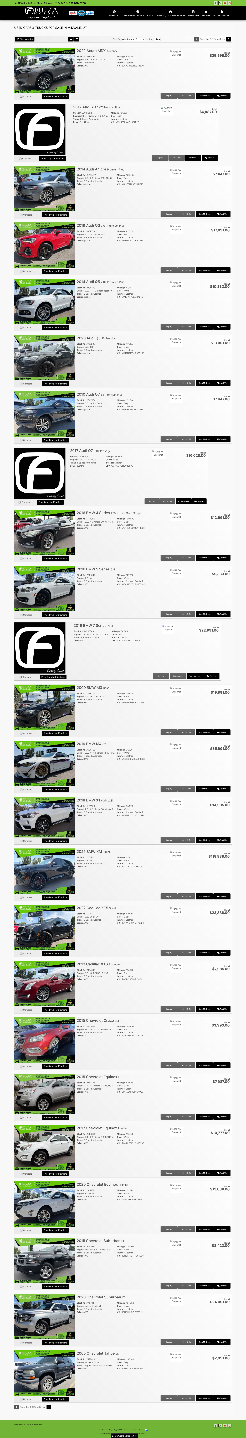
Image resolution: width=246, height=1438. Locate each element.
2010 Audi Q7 (99, 394)
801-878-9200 (77, 3)
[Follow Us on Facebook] (215, 3)
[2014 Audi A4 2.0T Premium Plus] (44, 188)
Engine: (80, 59)
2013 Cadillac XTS (98, 964)
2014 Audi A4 (100, 169)
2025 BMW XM (93, 851)
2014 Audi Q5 (100, 282)
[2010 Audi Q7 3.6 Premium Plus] (44, 414)
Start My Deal (204, 96)
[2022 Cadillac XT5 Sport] (44, 927)
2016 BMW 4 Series (109, 513)
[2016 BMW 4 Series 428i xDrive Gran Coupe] (44, 532)
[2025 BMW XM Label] (44, 871)
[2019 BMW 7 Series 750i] (39, 648)
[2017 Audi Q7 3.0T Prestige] (39, 473)
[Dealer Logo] (41, 13)
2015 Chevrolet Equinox (99, 1077)
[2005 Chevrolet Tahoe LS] (44, 1373)
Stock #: (81, 56)
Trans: (80, 62)
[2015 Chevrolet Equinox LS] (44, 1093)
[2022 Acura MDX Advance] (44, 70)
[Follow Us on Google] (230, 3)
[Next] (228, 39)
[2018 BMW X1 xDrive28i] (44, 817)
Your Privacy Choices (137, 1430)
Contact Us (29, 1424)
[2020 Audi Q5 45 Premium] (44, 357)
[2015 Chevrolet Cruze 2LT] (44, 1040)
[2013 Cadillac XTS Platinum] (44, 983)
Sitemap (126, 1430)
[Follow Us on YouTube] (225, 3)
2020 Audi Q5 (96, 338)
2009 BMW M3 (93, 687)
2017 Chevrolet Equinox (102, 1128)
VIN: (119, 65)
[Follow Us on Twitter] (220, 3)
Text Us (223, 96)
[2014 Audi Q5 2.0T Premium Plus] (44, 301)
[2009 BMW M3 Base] (44, 707)
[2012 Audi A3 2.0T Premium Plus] (39, 129)
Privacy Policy (38, 1424)
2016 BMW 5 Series (96, 569)
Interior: (121, 62)
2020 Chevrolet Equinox (102, 1184)
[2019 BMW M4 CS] (44, 763)
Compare (27, 96)
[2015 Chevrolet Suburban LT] (44, 1260)
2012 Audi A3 (96, 107)
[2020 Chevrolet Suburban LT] (44, 1316)
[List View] (76, 39)
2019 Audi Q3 (100, 225)
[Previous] (196, 39)
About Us (22, 1424)
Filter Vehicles (26, 39)
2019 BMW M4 (91, 744)
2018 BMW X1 (95, 800)
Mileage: (121, 56)
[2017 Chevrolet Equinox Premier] (44, 1147)
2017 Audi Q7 (90, 451)
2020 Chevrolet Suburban (101, 1297)
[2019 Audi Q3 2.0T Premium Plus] (44, 245)
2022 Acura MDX (97, 51)
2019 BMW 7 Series (93, 625)
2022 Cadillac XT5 (96, 908)
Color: (120, 59)
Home (16, 1424)
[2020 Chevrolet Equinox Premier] (44, 1203)
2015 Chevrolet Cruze (98, 1020)
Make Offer (186, 96)
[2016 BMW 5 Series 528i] (44, 588)
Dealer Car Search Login (105, 1430)
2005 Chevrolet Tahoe (98, 1353)
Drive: (80, 65)
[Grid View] (71, 39)
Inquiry (169, 96)
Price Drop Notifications (55, 96)
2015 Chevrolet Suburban (100, 1241)
